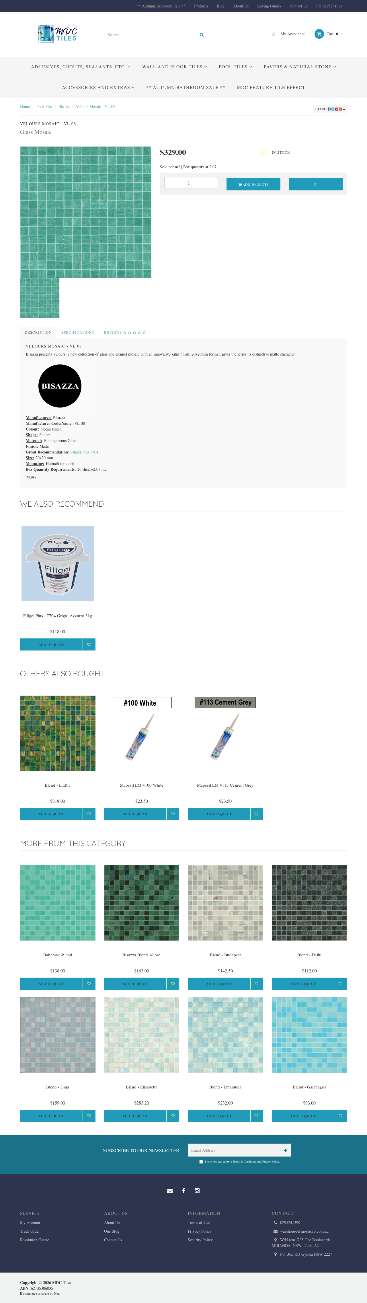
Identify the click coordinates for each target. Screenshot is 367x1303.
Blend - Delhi (309, 955)
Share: (321, 109)
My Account (291, 33)
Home (25, 106)
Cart (331, 34)
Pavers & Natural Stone (298, 66)
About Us (241, 6)
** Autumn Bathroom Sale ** (161, 6)
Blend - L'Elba (58, 785)
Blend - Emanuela (225, 1087)
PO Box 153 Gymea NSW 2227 (305, 1254)
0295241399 (289, 1222)
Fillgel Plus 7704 (84, 452)
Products (201, 6)
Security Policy (200, 1239)
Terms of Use (199, 1222)
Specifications (77, 332)
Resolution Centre (34, 1239)
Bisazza (64, 106)
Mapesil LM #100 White (141, 785)
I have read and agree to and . (242, 1161)
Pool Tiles (234, 66)
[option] (85, 212)
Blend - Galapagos (309, 1087)
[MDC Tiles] (57, 33)
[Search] (201, 34)
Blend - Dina (57, 1087)
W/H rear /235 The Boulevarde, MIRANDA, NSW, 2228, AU (302, 1242)
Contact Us (299, 6)
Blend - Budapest (225, 955)
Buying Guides (269, 6)
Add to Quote (255, 184)
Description (38, 332)
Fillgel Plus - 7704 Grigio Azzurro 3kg (57, 615)
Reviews (113, 332)
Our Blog (111, 1231)
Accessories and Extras (97, 87)
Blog (221, 6)
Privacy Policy (270, 1161)
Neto (57, 1293)
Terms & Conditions (245, 1161)
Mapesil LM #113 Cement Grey (225, 785)
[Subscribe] (284, 1150)
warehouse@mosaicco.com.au (304, 1231)
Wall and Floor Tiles (173, 66)
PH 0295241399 (329, 6)
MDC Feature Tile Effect (271, 87)
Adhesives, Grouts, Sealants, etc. (79, 66)
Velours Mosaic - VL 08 (95, 106)
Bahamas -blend (57, 955)
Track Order (30, 1231)
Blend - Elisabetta (141, 1087)
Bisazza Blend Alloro (141, 955)
